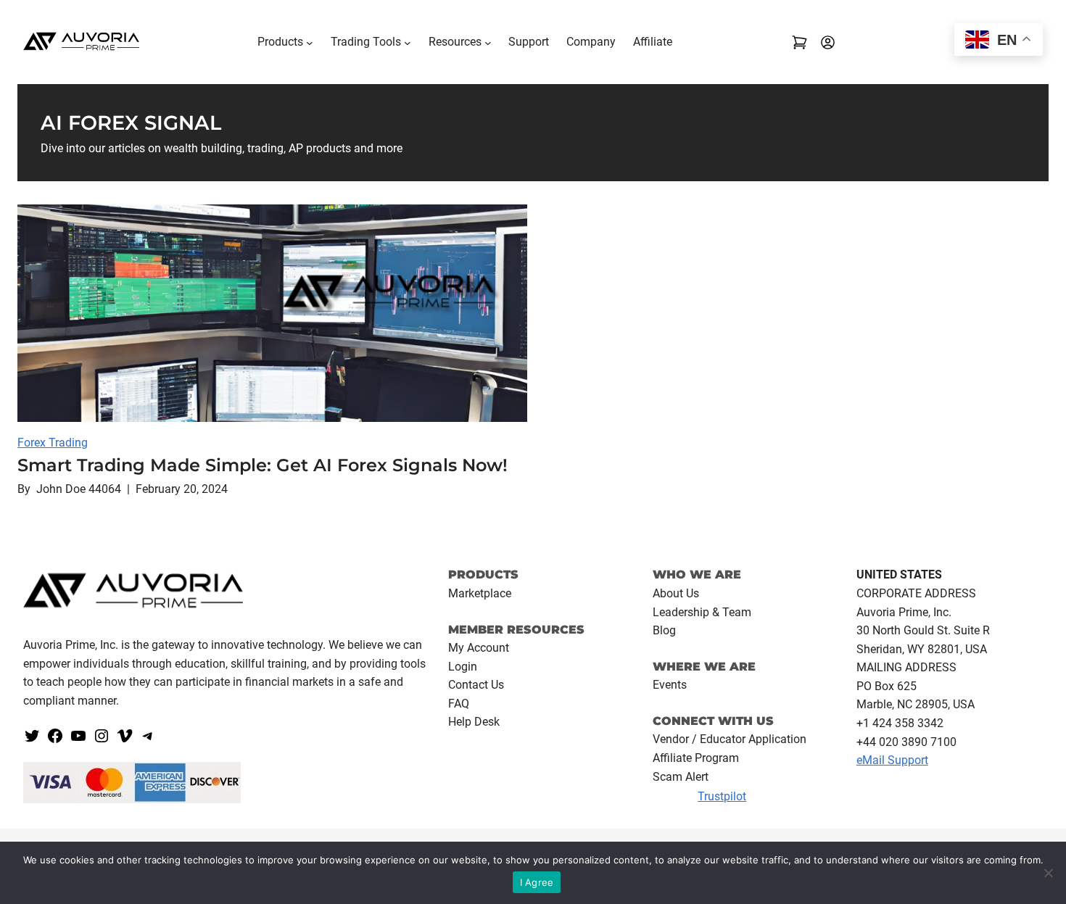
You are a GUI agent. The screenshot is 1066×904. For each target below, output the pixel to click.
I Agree (537, 882)
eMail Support (892, 760)
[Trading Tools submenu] (407, 42)
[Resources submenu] (488, 42)
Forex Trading (52, 442)
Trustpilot (722, 796)
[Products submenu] (309, 42)
